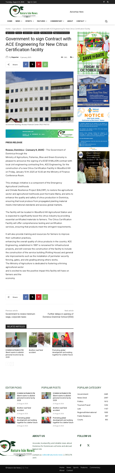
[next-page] (12, 364)
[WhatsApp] (45, 64)
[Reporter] (7, 57)
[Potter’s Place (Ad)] (93, 106)
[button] (106, 21)
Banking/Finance (12, 346)
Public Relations (46, 33)
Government (28, 33)
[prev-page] (7, 364)
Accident (33, 346)
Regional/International (61, 33)
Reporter (15, 57)
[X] (107, 2)
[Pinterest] (39, 64)
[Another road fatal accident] (39, 339)
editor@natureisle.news (52, 454)
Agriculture (16, 29)
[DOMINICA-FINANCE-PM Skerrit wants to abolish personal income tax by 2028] (16, 339)
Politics (36, 33)
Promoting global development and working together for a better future (62, 352)
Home (8, 29)
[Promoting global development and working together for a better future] (62, 339)
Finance (18, 33)
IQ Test (25, 468)
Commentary (57, 346)
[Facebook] (103, 2)
